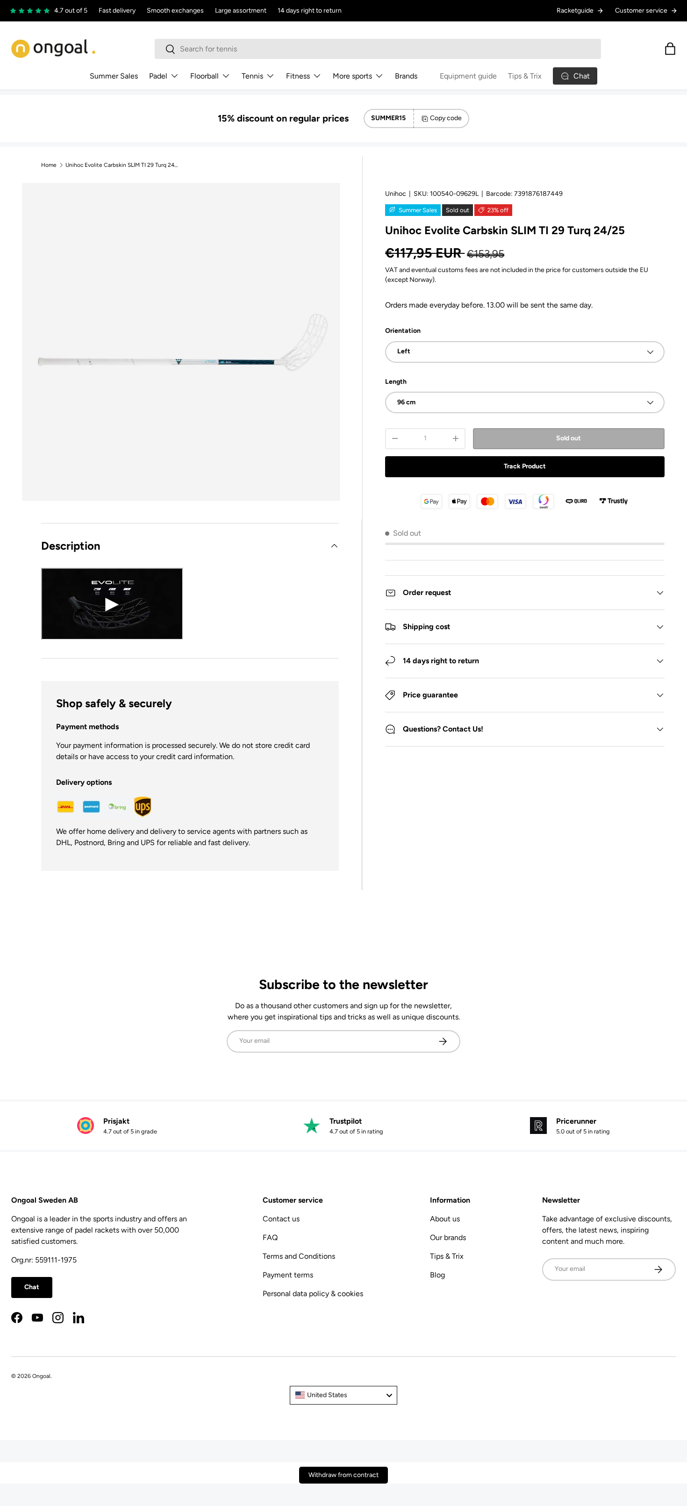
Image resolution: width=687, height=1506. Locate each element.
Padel (158, 76)
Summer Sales (114, 76)
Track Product (525, 466)
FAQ (270, 1237)
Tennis (252, 76)
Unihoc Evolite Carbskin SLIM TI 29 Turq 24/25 (121, 165)
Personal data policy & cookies (313, 1293)
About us (445, 1218)
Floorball (204, 76)
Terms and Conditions (299, 1256)
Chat (31, 1287)
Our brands (448, 1237)
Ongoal (41, 1376)
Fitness (298, 76)
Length (396, 382)
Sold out (568, 438)
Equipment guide (468, 76)
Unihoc (395, 194)
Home (49, 165)
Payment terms (288, 1274)
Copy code (446, 118)
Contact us (281, 1218)
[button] (670, 48)
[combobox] (378, 49)
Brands (406, 76)
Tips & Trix (525, 76)
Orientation (403, 331)
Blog (437, 1274)
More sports (352, 76)
